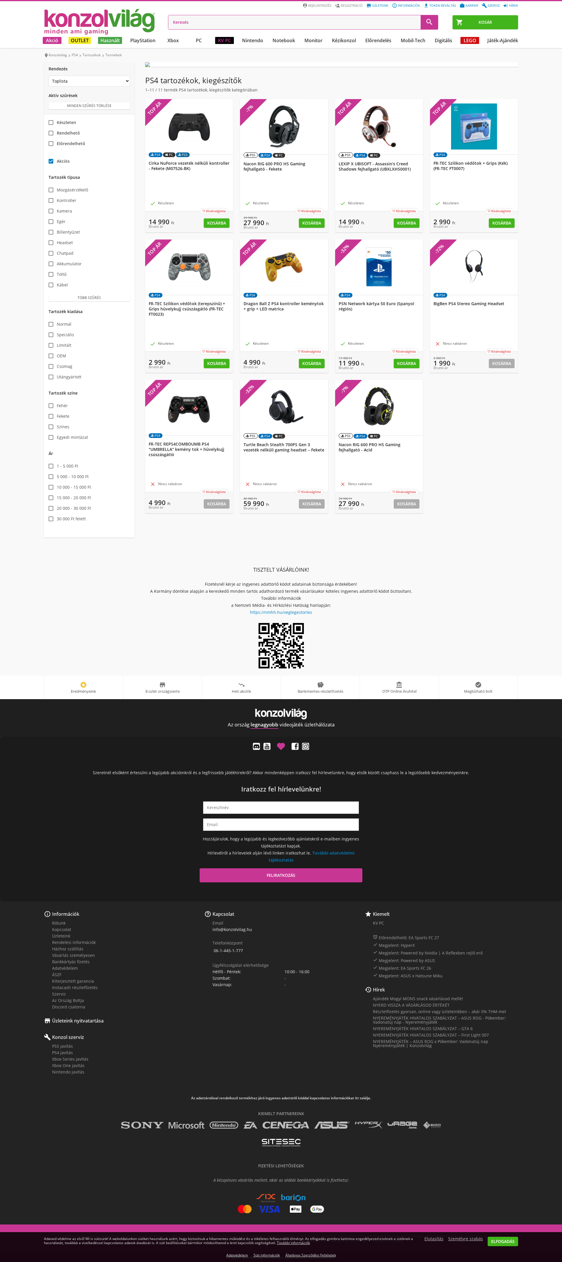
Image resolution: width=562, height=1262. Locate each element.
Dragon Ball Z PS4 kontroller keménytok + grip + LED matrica (284, 306)
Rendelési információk (74, 942)
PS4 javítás (62, 1052)
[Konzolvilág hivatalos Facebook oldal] (295, 746)
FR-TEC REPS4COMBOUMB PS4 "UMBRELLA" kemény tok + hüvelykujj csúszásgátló (186, 449)
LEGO (470, 40)
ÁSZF (56, 974)
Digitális (443, 40)
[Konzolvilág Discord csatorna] (256, 746)
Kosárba (216, 223)
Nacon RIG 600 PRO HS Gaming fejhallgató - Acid (369, 447)
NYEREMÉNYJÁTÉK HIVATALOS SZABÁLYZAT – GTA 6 (423, 1028)
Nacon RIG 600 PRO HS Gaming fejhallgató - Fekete (274, 166)
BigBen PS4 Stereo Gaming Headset (469, 303)
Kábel (62, 285)
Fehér (62, 405)
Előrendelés (378, 40)
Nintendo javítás (68, 1072)
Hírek (513, 5)
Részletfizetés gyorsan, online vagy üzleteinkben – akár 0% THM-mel (439, 1011)
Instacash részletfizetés (75, 987)
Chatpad (65, 253)
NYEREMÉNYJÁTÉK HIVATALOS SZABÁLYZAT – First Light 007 (431, 1035)
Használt (110, 40)
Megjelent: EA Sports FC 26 (402, 968)
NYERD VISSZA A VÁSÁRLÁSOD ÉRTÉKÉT (411, 1005)
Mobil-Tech (413, 40)
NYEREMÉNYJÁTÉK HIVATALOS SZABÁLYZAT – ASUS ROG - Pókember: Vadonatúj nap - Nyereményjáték (439, 1020)
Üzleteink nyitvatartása (78, 1020)
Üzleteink (380, 5)
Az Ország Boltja (68, 1000)
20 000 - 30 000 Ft (74, 508)
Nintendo (252, 40)
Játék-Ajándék (502, 40)
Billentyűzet (68, 232)
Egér (61, 221)
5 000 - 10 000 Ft (73, 476)
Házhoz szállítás (67, 949)
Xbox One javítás (68, 1065)
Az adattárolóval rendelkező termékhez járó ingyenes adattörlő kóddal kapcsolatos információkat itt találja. (281, 1098)
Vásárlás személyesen (73, 955)
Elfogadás (503, 1241)
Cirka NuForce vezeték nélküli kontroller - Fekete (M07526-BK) (189, 166)
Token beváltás (442, 5)
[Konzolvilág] (281, 714)
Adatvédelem (65, 968)
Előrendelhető (71, 143)
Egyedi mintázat (72, 437)
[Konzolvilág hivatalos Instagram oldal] (305, 746)
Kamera (64, 211)
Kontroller (66, 200)
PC (199, 40)
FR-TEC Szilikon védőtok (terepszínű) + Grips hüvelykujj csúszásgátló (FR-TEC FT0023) (187, 309)
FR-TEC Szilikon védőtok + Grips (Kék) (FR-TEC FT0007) (471, 166)
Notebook (284, 40)
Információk (409, 5)
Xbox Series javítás (70, 1059)
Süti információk (266, 1255)
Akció (52, 40)
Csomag (64, 366)
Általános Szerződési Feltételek (310, 1255)
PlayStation (142, 40)
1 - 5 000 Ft (67, 466)
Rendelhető (68, 133)
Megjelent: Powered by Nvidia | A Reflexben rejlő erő (428, 953)
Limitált (64, 345)
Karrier (471, 5)
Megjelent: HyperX (394, 945)
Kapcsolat (61, 929)
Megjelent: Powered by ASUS (404, 960)
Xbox (173, 40)
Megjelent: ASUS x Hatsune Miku (408, 976)
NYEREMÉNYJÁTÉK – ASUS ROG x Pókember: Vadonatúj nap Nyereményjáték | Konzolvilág (430, 1043)
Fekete (63, 416)
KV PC (224, 40)
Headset (65, 242)
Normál (64, 324)
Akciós (63, 161)
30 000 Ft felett (71, 519)
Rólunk (59, 923)
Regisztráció (352, 5)
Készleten (66, 122)
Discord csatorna (68, 1007)
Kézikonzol (344, 40)
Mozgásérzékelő (72, 190)
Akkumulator (69, 263)
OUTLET (80, 40)
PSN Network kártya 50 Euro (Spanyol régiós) (376, 306)
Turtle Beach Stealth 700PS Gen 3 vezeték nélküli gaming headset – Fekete (284, 447)
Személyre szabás (465, 1239)
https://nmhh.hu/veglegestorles (281, 612)
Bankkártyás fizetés (71, 961)
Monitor (313, 40)
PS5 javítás (62, 1046)
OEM (61, 356)
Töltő (61, 274)
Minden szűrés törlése (89, 105)
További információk (293, 1242)
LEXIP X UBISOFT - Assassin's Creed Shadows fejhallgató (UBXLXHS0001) (375, 166)
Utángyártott (69, 377)
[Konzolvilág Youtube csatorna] (266, 746)
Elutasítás (433, 1239)
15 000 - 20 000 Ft (74, 497)
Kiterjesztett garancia (73, 981)
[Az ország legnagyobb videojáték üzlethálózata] (99, 21)
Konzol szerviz (68, 1037)
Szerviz (494, 5)
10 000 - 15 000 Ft (74, 487)
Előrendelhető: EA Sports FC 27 (406, 937)
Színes (63, 426)
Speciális (65, 334)
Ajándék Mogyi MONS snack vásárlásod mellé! (418, 998)
